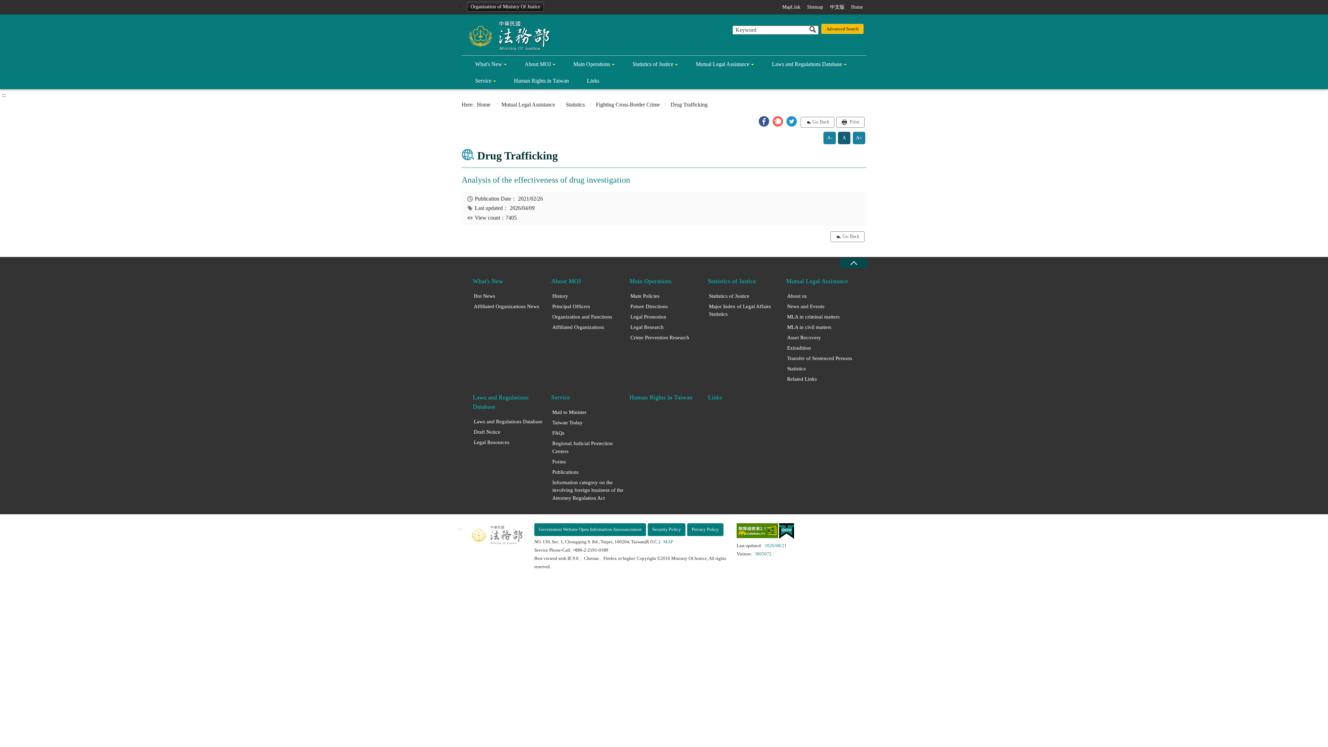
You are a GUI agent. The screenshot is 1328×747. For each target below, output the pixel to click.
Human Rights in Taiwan (541, 81)
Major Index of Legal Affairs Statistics (740, 310)
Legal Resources (491, 442)
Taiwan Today (567, 422)
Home (857, 7)
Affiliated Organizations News (506, 306)
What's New (488, 64)
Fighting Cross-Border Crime (628, 105)
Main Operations (591, 64)
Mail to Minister (569, 412)
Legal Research (647, 327)
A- (829, 137)
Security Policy (666, 529)
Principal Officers (571, 306)
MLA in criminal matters (813, 317)
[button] (764, 121)
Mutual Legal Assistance (722, 64)
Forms (559, 461)
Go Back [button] (820, 121)
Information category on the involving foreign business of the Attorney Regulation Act (588, 490)
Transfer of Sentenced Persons (819, 358)
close (853, 263)
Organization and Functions (582, 317)
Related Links (802, 379)
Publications (565, 472)
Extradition (799, 348)
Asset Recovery (804, 337)
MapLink (791, 7)
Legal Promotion (648, 317)
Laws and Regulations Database (807, 64)
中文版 (837, 7)
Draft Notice (487, 432)
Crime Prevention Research (659, 337)
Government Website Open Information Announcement (590, 529)
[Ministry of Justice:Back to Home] (507, 35)
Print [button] (853, 121)
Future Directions (649, 306)
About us (797, 296)
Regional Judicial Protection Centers (582, 447)
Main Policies (645, 296)
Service (483, 81)
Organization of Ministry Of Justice (505, 6)
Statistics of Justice (653, 64)
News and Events (805, 306)
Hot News (484, 296)
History (560, 296)
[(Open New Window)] (757, 532)
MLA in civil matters (809, 327)
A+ (859, 137)
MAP (668, 541)
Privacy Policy (705, 529)
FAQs (558, 433)
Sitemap (815, 7)
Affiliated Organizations (578, 327)
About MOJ (538, 64)
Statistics (575, 105)
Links (593, 81)
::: (460, 6)
